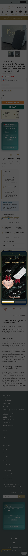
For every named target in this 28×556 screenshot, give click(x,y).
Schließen (20, 301)
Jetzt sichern (8, 301)
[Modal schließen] (25, 253)
